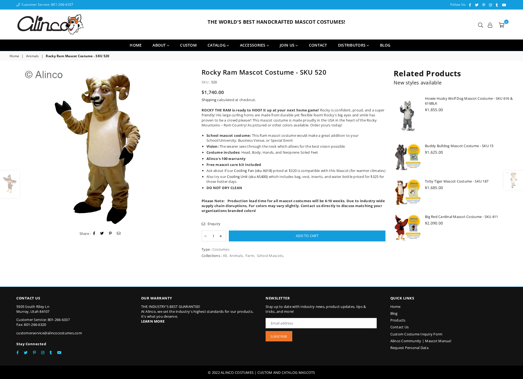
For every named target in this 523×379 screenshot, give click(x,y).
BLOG (385, 45)
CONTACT (318, 45)
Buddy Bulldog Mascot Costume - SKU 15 (459, 145)
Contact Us (399, 327)
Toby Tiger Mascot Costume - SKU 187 (456, 181)
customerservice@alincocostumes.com (49, 333)
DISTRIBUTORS (352, 45)
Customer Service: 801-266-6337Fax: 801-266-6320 (43, 322)
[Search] (480, 24)
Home (136, 45)
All (225, 255)
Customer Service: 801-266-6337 (46, 4)
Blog (394, 313)
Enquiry (213, 223)
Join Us (288, 45)
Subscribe (278, 336)
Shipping (209, 99)
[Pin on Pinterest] (110, 233)
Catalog (217, 45)
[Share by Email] (118, 233)
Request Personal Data (409, 347)
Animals (32, 56)
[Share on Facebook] (94, 233)
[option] (101, 147)
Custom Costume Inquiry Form (416, 334)
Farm (249, 255)
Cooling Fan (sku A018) (253, 170)
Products (398, 320)
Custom (188, 45)
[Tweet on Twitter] (102, 233)
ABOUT (160, 45)
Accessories (253, 45)
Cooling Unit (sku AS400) (247, 176)
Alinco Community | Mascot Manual (420, 340)
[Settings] (490, 24)
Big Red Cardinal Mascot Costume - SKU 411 (461, 216)
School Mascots (270, 255)
